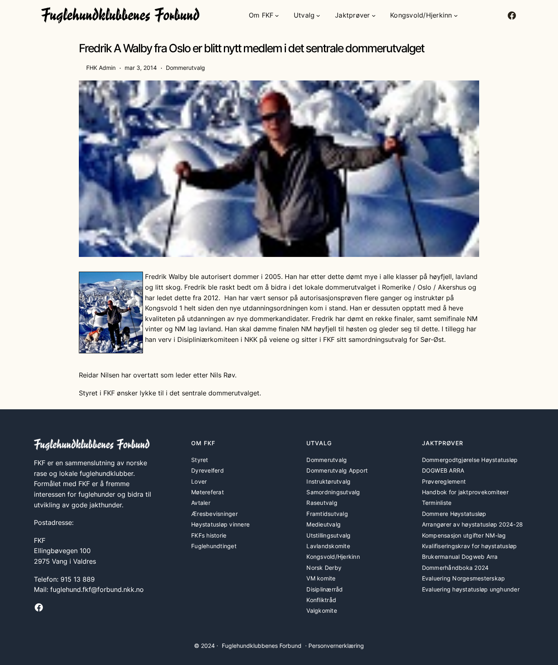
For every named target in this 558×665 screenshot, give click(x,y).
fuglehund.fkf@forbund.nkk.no (97, 589)
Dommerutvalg (185, 67)
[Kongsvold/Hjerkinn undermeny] (456, 15)
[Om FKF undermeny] (277, 15)
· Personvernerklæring (334, 645)
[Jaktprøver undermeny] (374, 15)
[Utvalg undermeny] (318, 15)
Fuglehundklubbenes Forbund (261, 645)
